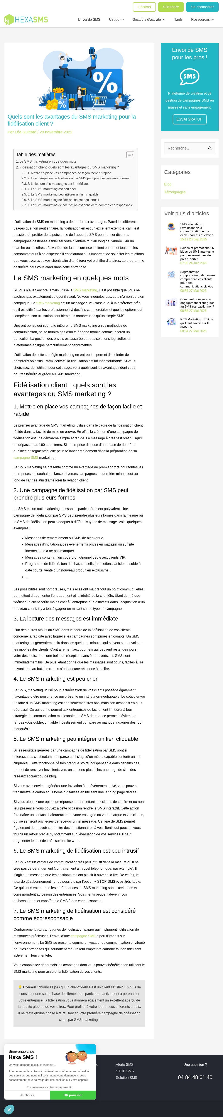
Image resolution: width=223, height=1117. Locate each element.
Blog (167, 184)
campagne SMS (26, 457)
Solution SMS (126, 1078)
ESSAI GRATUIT (189, 119)
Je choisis (27, 1095)
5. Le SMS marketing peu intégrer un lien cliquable (62, 194)
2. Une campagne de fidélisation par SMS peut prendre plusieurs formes (78, 178)
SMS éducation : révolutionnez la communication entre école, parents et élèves (196, 229)
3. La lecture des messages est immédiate (57, 183)
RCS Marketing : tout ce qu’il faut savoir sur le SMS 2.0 (196, 323)
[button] (9, 1109)
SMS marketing (85, 290)
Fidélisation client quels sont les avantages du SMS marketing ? (69, 167)
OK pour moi (73, 1095)
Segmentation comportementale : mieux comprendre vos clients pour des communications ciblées (197, 279)
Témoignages (175, 192)
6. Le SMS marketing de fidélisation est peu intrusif (63, 200)
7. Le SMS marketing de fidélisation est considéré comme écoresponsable (80, 205)
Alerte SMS (124, 1064)
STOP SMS (125, 1071)
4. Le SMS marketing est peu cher (51, 189)
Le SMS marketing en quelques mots (47, 161)
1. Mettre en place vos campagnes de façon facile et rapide (69, 173)
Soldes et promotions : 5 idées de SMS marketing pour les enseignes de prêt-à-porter (197, 253)
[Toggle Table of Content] (128, 154)
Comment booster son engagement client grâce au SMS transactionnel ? (197, 303)
